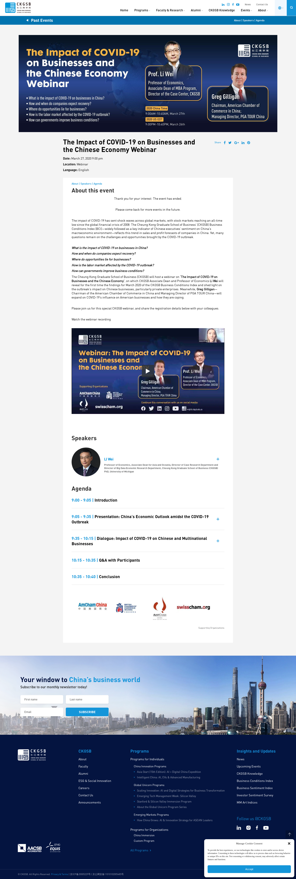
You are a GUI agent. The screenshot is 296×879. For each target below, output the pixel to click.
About (262, 10)
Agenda (260, 20)
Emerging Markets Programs (151, 814)
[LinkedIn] (223, 5)
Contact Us (262, 4)
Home (124, 10)
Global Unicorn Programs (149, 785)
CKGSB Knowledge (222, 10)
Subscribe (87, 712)
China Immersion (144, 835)
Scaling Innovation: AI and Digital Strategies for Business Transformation (181, 790)
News (248, 4)
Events (245, 10)
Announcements (89, 802)
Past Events (42, 20)
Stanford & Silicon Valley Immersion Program (164, 801)
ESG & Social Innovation (94, 781)
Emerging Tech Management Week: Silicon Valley (166, 796)
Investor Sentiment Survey (255, 795)
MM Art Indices (247, 802)
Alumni (196, 10)
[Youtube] (237, 5)
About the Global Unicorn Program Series (162, 807)
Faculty (83, 766)
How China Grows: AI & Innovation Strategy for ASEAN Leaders (175, 820)
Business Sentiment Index (255, 788)
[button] (289, 843)
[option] (148, 610)
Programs (141, 10)
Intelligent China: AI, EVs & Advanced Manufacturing (168, 777)
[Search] (291, 7)
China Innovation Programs (150, 766)
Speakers (248, 20)
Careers (83, 788)
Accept (249, 869)
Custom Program (144, 840)
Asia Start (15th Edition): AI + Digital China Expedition (169, 771)
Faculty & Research (169, 10)
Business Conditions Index (255, 781)
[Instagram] (228, 5)
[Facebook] (233, 5)
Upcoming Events (249, 766)
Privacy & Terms (59, 874)
